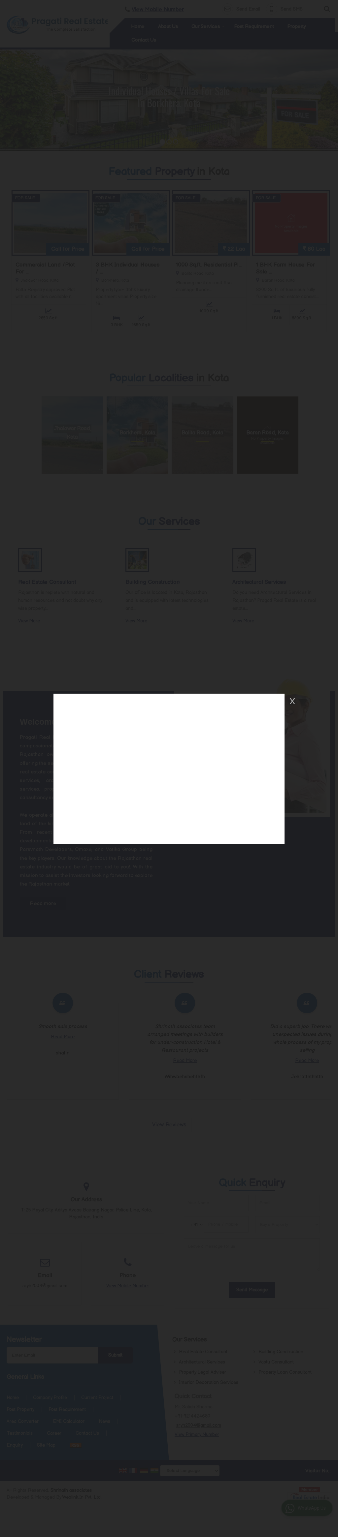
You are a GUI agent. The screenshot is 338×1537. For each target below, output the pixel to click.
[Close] (292, 701)
